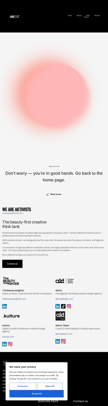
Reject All (49, 386)
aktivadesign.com (64, 299)
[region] (37, 381)
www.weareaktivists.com (12, 213)
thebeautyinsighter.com (14, 299)
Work (88, 15)
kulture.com (8, 337)
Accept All (36, 393)
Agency (79, 15)
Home (70, 15)
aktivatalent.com (63, 334)
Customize (23, 386)
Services (97, 15)
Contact (86, 17)
